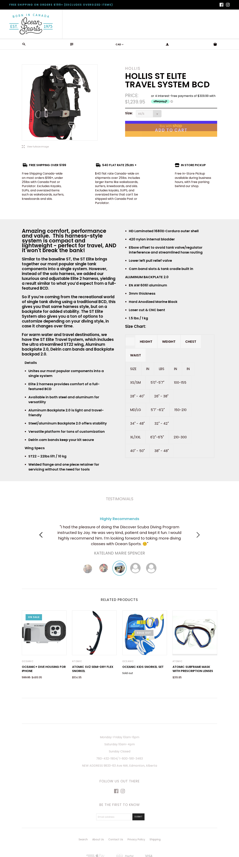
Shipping (155, 839)
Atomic (77, 661)
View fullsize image (35, 146)
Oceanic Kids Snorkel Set (143, 667)
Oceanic (27, 661)
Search (83, 839)
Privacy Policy (136, 839)
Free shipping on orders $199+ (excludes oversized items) (61, 5)
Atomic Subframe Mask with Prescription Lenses (193, 669)
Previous (41, 535)
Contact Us (115, 839)
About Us (98, 839)
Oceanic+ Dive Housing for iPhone (44, 669)
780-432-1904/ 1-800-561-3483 (119, 758)
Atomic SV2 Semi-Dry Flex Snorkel (92, 669)
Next (198, 535)
